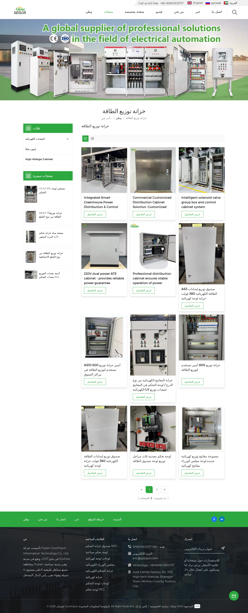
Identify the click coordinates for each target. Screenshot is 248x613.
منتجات (108, 12)
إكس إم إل (141, 606)
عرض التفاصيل (95, 214)
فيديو (159, 12)
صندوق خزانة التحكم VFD (101, 546)
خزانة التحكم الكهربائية (99, 570)
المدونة (117, 519)
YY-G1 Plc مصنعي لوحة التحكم (52, 190)
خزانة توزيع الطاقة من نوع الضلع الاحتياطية (51, 255)
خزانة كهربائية (94, 577)
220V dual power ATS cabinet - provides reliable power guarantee (104, 278)
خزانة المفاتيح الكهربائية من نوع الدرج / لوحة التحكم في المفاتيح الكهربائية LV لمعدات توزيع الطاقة (153, 385)
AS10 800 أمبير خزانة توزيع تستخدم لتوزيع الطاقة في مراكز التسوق (102, 369)
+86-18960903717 (145, 547)
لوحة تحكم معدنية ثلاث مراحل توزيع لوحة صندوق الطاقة (152, 458)
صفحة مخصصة (134, 12)
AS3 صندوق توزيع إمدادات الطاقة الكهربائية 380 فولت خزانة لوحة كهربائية (199, 293)
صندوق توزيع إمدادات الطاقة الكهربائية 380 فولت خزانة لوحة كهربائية (102, 460)
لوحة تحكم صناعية (97, 552)
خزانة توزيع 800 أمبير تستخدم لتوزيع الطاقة (200, 367)
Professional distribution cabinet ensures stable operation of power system (152, 278)
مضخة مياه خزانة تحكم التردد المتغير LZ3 (51, 235)
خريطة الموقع (96, 519)
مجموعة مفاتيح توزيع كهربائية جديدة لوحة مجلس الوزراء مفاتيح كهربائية (200, 460)
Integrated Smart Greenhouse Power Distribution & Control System (101, 202)
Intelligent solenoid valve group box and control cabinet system (200, 202)
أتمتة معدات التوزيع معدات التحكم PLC (49, 275)
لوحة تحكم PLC (95, 589)
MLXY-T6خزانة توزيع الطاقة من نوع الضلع (50, 215)
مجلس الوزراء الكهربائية (100, 564)
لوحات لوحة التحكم (97, 583)
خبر (197, 12)
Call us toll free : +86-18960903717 (161, 3)
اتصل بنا (217, 12)
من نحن (179, 12)
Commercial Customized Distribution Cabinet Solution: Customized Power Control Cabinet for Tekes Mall (153, 202)
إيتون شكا (30, 149)
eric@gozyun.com (145, 558)
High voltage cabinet (39, 159)
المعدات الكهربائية (35, 138)
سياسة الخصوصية (159, 606)
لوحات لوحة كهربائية (98, 558)
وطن (89, 12)
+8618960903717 (162, 565)
